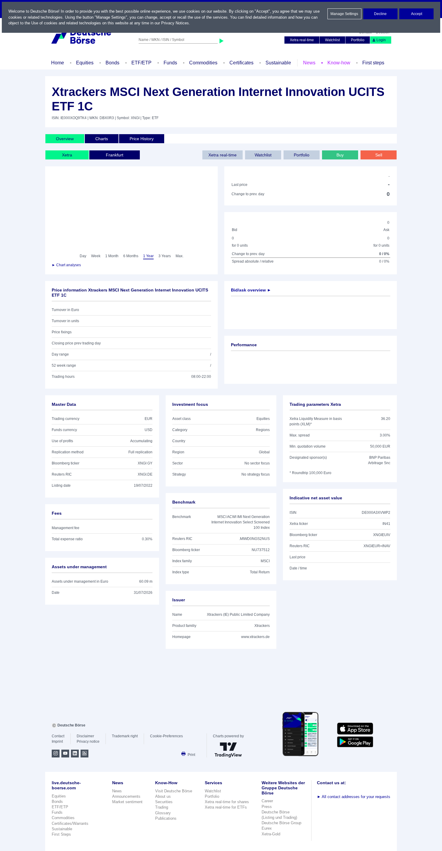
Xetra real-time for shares (227, 802)
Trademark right (125, 736)
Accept (416, 14)
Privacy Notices (175, 23)
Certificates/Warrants (70, 823)
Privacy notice (88, 741)
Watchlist (332, 40)
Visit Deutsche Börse (173, 791)
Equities (85, 62)
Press (267, 806)
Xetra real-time (302, 40)
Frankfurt (114, 155)
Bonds (112, 62)
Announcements (126, 796)
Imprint (57, 741)
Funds (170, 62)
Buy (340, 155)
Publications (165, 818)
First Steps (61, 834)
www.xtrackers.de (255, 637)
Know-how (338, 62)
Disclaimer (85, 736)
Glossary (163, 813)
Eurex (267, 828)
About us (163, 796)
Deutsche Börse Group (281, 823)
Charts (101, 138)
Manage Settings (344, 14)
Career (267, 801)
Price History (142, 138)
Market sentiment (127, 802)
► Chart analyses (66, 265)
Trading (161, 807)
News (309, 62)
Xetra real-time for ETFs (226, 807)
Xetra (67, 155)
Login (381, 40)
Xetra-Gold (271, 834)
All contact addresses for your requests (353, 796)
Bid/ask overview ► (251, 290)
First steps (373, 62)
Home (57, 62)
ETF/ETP (141, 62)
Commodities (203, 62)
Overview (65, 138)
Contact (58, 736)
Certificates (241, 62)
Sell (378, 155)
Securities (164, 802)
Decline (380, 14)
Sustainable (278, 62)
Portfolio (357, 40)
